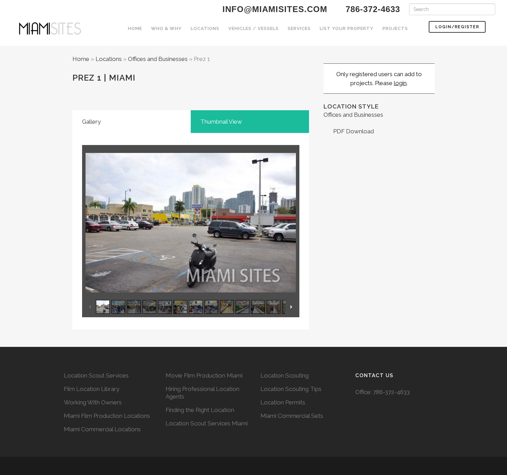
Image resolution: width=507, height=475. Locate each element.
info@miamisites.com (273, 9)
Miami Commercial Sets (291, 415)
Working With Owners (93, 402)
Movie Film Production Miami (204, 375)
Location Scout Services (96, 375)
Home (80, 58)
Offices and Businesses (158, 58)
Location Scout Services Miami (207, 423)
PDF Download (353, 131)
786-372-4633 (391, 392)
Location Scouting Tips (290, 388)
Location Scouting (284, 375)
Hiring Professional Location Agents (202, 392)
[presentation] (131, 121)
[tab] (131, 121)
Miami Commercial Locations (102, 429)
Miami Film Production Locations (107, 415)
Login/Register (457, 26)
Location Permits (282, 402)
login (400, 83)
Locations (109, 58)
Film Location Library (91, 388)
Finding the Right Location (200, 409)
